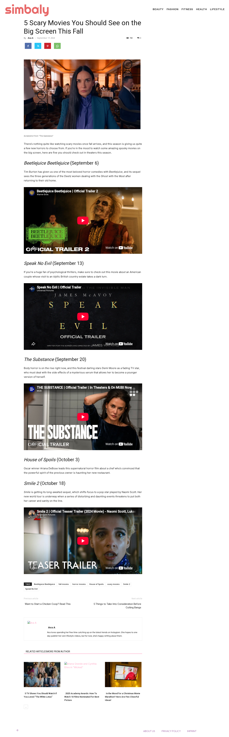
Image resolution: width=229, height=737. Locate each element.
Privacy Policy (171, 731)
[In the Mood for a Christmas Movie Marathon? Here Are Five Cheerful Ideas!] (123, 674)
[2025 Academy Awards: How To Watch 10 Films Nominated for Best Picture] (82, 674)
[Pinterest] (47, 45)
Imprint (191, 731)
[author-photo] (45, 623)
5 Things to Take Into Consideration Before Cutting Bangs (117, 605)
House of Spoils (96, 584)
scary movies (113, 584)
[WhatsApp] (57, 45)
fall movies (64, 584)
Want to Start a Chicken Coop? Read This (48, 603)
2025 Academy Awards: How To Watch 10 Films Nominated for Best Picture (81, 696)
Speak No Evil (31, 589)
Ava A (30, 38)
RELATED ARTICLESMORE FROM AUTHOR (48, 651)
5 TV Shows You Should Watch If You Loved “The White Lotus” (40, 695)
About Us (149, 731)
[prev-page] (26, 707)
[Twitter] (38, 45)
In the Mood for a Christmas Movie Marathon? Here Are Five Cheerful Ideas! (122, 696)
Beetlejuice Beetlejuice (44, 584)
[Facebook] (28, 45)
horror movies (79, 584)
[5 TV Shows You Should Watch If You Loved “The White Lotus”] (42, 674)
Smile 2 (126, 584)
